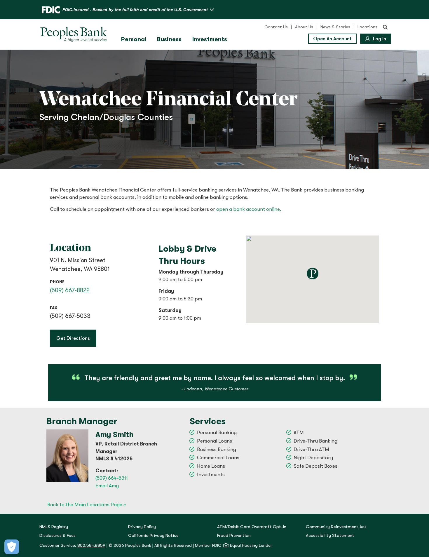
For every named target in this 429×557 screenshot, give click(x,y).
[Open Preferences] (11, 546)
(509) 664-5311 (111, 478)
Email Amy (107, 485)
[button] (385, 27)
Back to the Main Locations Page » (86, 504)
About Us (304, 27)
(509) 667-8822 (70, 290)
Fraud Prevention (234, 535)
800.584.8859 (91, 545)
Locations (367, 27)
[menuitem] (134, 39)
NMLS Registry (53, 526)
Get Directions (76, 338)
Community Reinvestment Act (336, 526)
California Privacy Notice (153, 535)
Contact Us (276, 27)
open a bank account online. (248, 209)
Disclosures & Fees (57, 535)
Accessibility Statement (330, 535)
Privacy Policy (142, 526)
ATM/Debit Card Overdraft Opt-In (251, 526)
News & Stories (335, 27)
